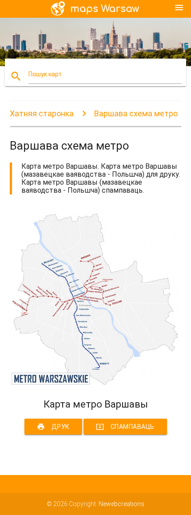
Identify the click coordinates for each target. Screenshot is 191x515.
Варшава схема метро (136, 113)
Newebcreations (121, 503)
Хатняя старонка (42, 113)
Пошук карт (45, 74)
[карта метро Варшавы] (96, 383)
